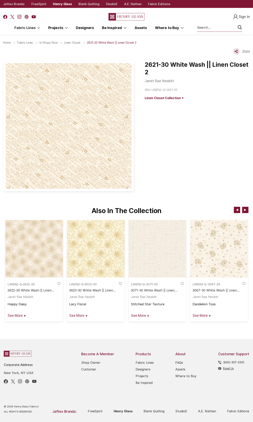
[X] (12, 17)
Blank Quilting (88, 4)
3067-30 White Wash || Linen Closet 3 (215, 290)
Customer (88, 369)
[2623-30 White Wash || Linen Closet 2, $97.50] (96, 249)
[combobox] (219, 27)
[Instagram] (19, 17)
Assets (141, 28)
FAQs (179, 363)
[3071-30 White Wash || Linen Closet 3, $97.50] (157, 249)
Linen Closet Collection (163, 98)
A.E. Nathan (132, 4)
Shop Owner (90, 363)
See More (15, 316)
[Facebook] (5, 17)
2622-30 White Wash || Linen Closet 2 (29, 290)
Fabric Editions (159, 4)
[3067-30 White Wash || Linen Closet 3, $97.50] (219, 249)
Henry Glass (62, 4)
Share (246, 51)
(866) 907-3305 (233, 362)
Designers (85, 28)
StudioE (112, 4)
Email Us (228, 368)
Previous (237, 210)
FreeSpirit (38, 4)
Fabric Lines (25, 28)
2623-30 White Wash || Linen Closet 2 (91, 290)
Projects (56, 28)
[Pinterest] (27, 17)
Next (245, 210)
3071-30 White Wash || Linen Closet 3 (153, 290)
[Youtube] (34, 17)
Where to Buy (168, 28)
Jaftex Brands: (14, 4)
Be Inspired (113, 28)
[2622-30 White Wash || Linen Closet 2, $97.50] (34, 249)
